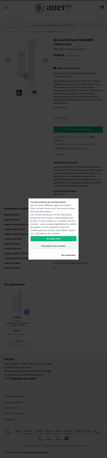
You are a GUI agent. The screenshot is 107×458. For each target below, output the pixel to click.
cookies (67, 205)
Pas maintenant (68, 255)
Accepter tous (53, 238)
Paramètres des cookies (53, 245)
